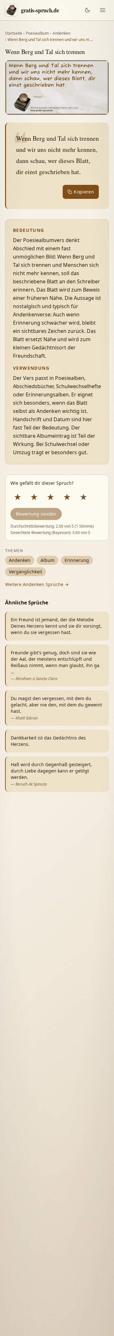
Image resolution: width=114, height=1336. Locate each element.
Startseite (13, 33)
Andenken (61, 33)
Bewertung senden (36, 514)
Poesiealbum (37, 33)
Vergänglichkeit (25, 572)
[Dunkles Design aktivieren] (87, 10)
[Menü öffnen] (102, 10)
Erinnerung (77, 560)
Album (47, 560)
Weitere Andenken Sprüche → (37, 584)
